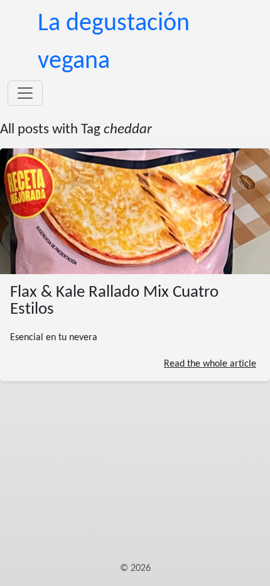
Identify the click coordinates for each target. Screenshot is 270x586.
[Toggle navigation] (25, 93)
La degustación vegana (114, 42)
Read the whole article (210, 364)
